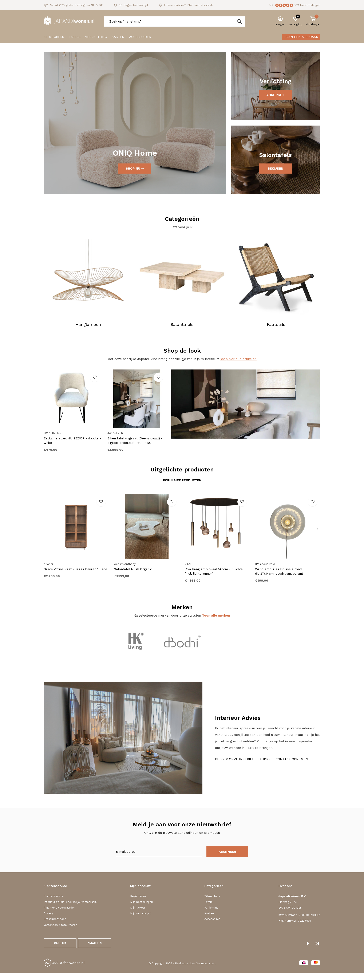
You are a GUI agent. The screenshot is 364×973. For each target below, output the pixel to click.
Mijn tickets (138, 907)
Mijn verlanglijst (140, 913)
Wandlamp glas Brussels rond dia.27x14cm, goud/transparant (279, 571)
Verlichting (96, 37)
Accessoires (140, 37)
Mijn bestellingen (141, 901)
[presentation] (317, 528)
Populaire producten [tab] (182, 480)
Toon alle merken (216, 615)
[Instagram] (317, 943)
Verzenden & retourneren (60, 924)
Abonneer (227, 852)
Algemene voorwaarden (59, 907)
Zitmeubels (54, 37)
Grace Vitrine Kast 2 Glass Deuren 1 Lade (75, 569)
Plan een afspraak (301, 37)
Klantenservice (54, 896)
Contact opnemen (292, 759)
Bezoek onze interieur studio (242, 759)
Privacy (48, 913)
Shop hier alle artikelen (238, 359)
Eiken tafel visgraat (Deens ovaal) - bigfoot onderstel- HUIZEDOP (134, 440)
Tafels (74, 37)
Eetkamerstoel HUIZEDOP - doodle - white (72, 440)
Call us (60, 943)
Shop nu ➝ (135, 168)
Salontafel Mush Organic (133, 569)
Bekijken (276, 168)
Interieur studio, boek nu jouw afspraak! (70, 901)
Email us (94, 943)
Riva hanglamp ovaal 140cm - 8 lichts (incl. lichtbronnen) (214, 571)
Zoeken (239, 21)
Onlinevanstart (206, 963)
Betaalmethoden (55, 919)
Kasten (118, 37)
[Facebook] (308, 943)
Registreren (138, 896)
